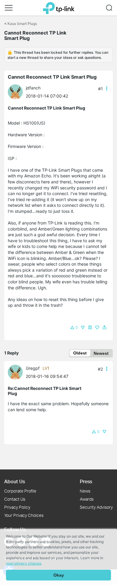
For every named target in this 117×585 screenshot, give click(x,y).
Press (86, 481)
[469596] (17, 91)
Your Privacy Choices (24, 515)
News (85, 490)
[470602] (17, 371)
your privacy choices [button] (23, 563)
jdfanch (33, 87)
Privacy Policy (17, 507)
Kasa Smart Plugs (22, 23)
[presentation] (15, 91)
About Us (14, 481)
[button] (8, 8)
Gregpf (33, 368)
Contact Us (14, 499)
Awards (87, 499)
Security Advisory (96, 507)
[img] (90, 327)
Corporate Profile (20, 490)
